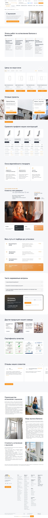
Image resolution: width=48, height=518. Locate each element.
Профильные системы (24, 5)
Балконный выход (40, 70)
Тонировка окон (40, 484)
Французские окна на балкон (26, 477)
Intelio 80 (21, 70)
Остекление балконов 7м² (26, 499)
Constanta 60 (12, 70)
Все (5, 70)
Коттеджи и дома (18, 5)
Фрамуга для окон (19, 492)
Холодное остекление (25, 481)
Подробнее (11, 110)
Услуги (37, 5)
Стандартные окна (19, 478)
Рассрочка (39, 481)
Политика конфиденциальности (9, 514)
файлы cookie (20, 516)
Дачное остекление (33, 505)
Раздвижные (32, 492)
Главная (6, 9)
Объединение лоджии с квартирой (26, 509)
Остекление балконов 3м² (26, 492)
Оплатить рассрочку (40, 0)
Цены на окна (35, 0)
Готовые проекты (41, 5)
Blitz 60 (8, 70)
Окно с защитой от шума (19, 483)
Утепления (6, 456)
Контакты (29, 0)
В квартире (25, 490)
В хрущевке (25, 488)
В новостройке (26, 489)
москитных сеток (18, 458)
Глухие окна (18, 489)
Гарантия (39, 480)
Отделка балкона (26, 507)
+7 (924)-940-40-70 (21, 2)
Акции (34, 5)
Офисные (32, 490)
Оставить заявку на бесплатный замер (12, 21)
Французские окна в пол (20, 488)
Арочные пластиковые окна (19, 486)
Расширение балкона (25, 504)
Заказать (9, 90)
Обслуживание (19, 493)
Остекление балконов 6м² (26, 497)
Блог (23, 0)
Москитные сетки (30, 5)
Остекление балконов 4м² (26, 494)
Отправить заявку (27, 302)
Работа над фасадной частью (26, 506)
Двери (32, 488)
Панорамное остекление (25, 485)
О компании (19, 0)
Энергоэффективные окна (20, 480)
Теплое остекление (26, 482)
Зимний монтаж (26, 502)
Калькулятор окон (19, 476)
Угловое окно (19, 491)
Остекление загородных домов (33, 503)
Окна (36, 70)
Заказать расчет (11, 112)
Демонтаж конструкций (25, 501)
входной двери (9, 459)
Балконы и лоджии (26, 475)
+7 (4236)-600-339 (12, 306)
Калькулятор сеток (33, 477)
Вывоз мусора (40, 485)
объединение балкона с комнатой (17, 459)
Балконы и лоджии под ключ (11, 9)
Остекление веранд (33, 504)
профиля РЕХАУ (21, 453)
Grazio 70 (17, 70)
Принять (32, 516)
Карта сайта (24, 514)
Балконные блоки (26, 486)
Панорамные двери (33, 499)
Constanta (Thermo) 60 (33, 484)
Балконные (32, 493)
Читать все (7, 375)
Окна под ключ (19, 477)
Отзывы (26, 0)
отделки (11, 456)
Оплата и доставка (39, 477)
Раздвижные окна (19, 490)
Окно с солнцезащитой (19, 481)
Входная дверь (33, 500)
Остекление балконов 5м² (26, 496)
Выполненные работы (40, 475)
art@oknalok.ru (7, 481)
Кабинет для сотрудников (39, 514)
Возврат (39, 479)
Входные (32, 489)
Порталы (32, 501)
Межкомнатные (33, 491)
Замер (39, 483)
